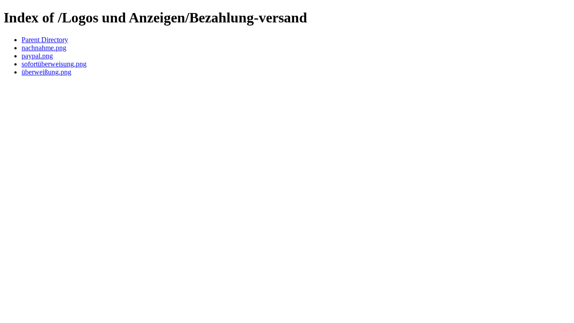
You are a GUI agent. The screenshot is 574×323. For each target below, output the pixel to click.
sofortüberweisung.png (54, 64)
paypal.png (37, 56)
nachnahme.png (44, 48)
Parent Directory (45, 40)
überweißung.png (46, 72)
